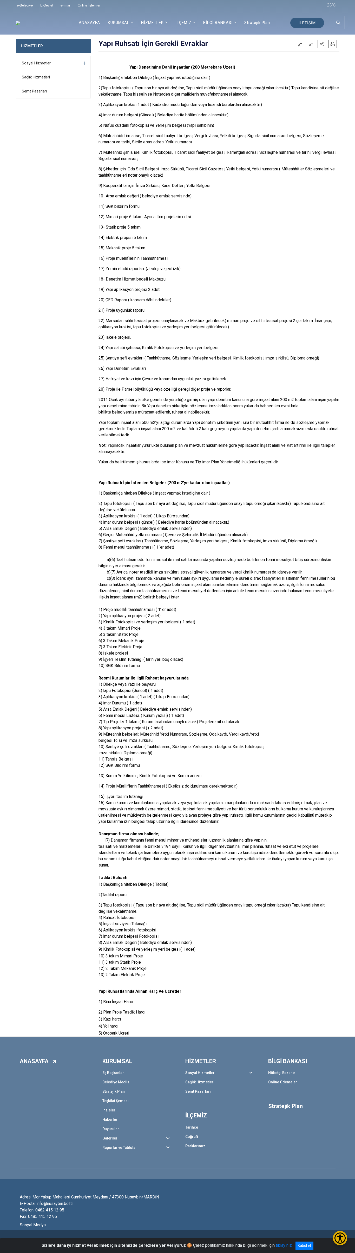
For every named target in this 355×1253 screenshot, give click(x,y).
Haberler (109, 1119)
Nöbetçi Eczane (281, 1073)
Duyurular (110, 1129)
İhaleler (108, 1110)
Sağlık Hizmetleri (36, 77)
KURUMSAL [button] (118, 22)
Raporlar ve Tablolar (119, 1147)
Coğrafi (191, 1137)
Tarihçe (191, 1127)
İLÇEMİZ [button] (183, 22)
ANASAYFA (89, 22)
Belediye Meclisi (116, 1082)
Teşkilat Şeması (115, 1101)
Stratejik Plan (257, 22)
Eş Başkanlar (113, 1073)
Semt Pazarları (34, 91)
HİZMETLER (32, 46)
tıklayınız (284, 1245)
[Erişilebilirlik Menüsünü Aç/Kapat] (340, 1238)
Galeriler (109, 1138)
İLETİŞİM (307, 23)
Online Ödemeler (282, 1082)
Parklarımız (195, 1146)
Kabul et (304, 1245)
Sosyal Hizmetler (36, 63)
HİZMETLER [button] (152, 22)
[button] (322, 44)
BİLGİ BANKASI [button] (218, 22)
